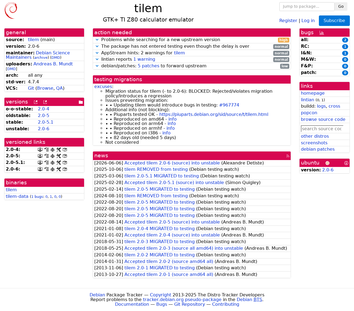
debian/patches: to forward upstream (194, 66)
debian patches (318, 149)
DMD (55, 57)
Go (341, 6)
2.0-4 (43, 108)
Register (288, 20)
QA (59, 88)
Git (31, 88)
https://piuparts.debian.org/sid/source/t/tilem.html (213, 114)
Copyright (160, 294)
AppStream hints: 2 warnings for (194, 53)
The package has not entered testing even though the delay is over (194, 46)
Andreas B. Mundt (53, 64)
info (172, 119)
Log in (308, 20)
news (101, 155)
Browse (45, 88)
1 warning (144, 59)
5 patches (148, 65)
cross (334, 106)
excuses (103, 86)
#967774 (229, 105)
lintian (307, 99)
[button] (97, 39)
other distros (315, 136)
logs (321, 106)
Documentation (132, 304)
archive (41, 57)
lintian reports (194, 59)
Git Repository (189, 304)
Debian (97, 294)
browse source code (323, 119)
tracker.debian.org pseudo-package (182, 299)
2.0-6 (43, 128)
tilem (33, 39)
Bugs (161, 304)
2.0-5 (43, 115)
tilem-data (17, 196)
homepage (313, 93)
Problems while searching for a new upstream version (194, 40)
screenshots (314, 142)
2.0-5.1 (45, 122)
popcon (309, 112)
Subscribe (334, 20)
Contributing (225, 304)
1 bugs (37, 197)
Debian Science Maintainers (38, 55)
